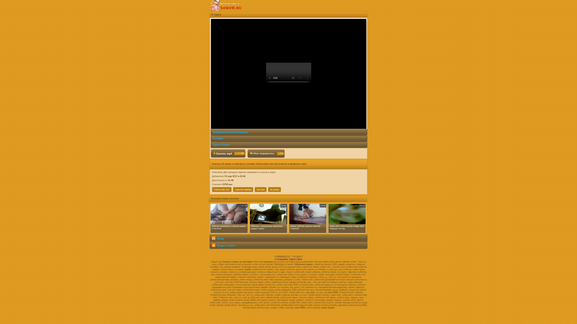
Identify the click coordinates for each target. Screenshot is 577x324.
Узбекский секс (222, 189)
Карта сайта (296, 259)
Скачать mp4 (229, 153)
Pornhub (218, 138)
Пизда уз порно (225, 245)
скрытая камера (243, 189)
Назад (220, 238)
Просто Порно (221, 145)
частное (260, 189)
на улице (274, 189)
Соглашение (281, 259)
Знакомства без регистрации (230, 132)
